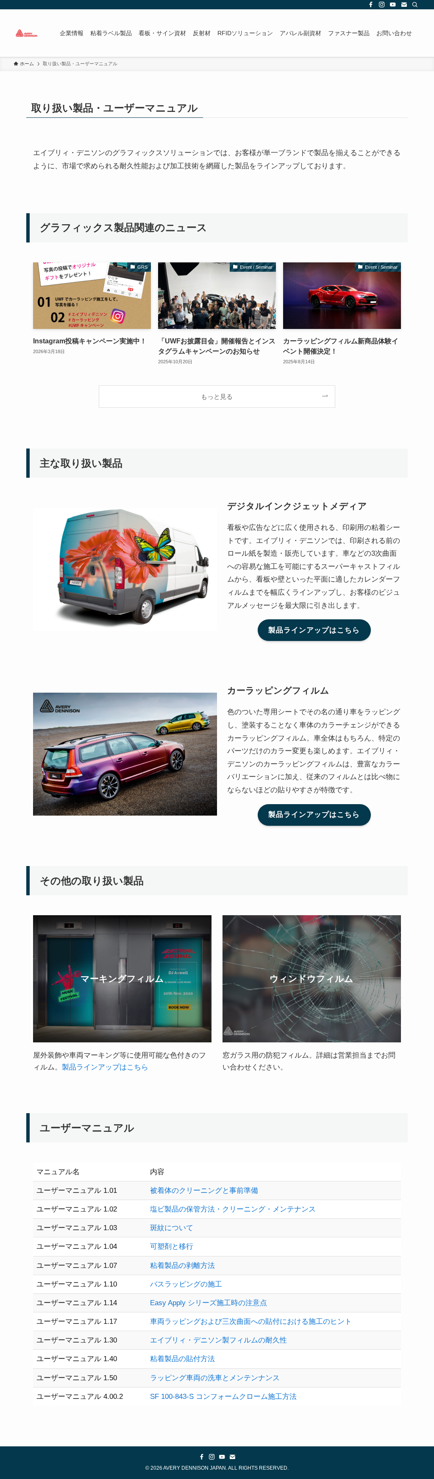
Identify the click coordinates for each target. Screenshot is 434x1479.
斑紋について (171, 1228)
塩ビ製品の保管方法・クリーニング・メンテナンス (233, 1209)
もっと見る (217, 396)
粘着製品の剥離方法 (182, 1266)
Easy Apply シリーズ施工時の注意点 (208, 1303)
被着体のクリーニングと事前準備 (204, 1191)
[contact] (403, 4)
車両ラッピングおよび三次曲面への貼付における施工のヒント (251, 1321)
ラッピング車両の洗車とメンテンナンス (215, 1378)
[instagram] (381, 4)
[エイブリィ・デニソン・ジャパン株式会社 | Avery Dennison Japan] (26, 33)
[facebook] (370, 4)
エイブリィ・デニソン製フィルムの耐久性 (218, 1340)
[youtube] (392, 4)
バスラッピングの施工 (186, 1284)
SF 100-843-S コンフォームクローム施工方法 (223, 1397)
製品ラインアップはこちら (105, 1067)
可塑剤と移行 (171, 1246)
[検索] (414, 4)
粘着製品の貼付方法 (182, 1359)
